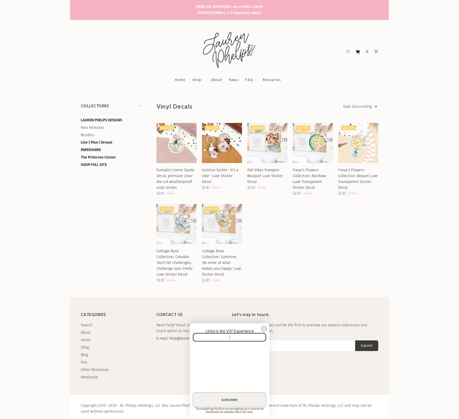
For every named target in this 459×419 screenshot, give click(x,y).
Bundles (87, 135)
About (86, 332)
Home (86, 340)
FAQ (84, 362)
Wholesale (89, 377)
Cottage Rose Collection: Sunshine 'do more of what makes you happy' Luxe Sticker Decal (221, 263)
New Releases (92, 127)
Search (86, 325)
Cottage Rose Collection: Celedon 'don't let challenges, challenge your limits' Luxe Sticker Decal (174, 263)
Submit (367, 346)
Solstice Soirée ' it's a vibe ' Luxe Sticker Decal (220, 176)
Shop (85, 347)
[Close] (264, 329)
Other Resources (95, 369)
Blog (84, 355)
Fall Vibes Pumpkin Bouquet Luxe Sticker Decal (265, 176)
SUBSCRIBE (229, 400)
